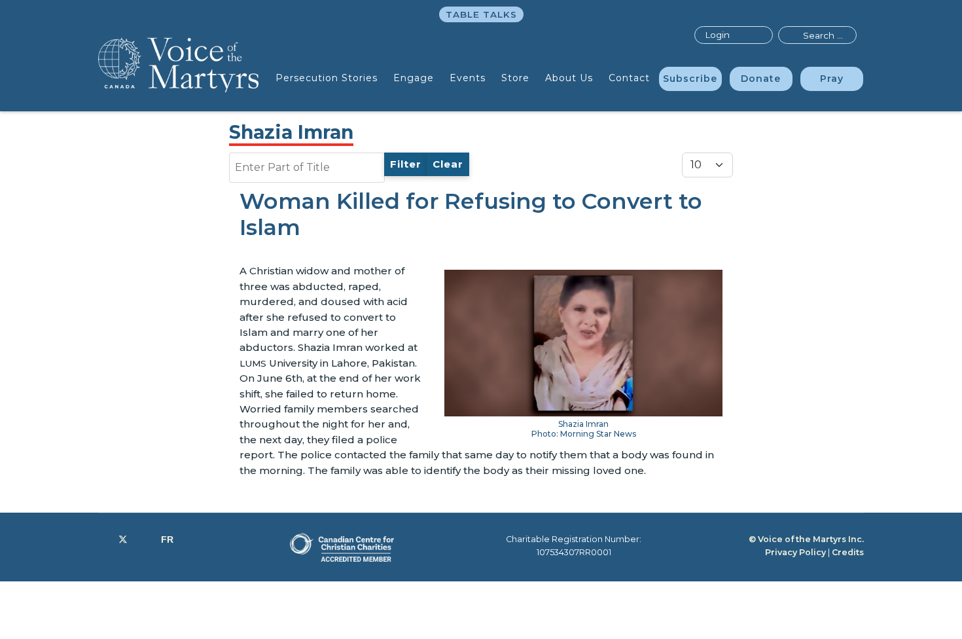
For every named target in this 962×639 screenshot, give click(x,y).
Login (717, 34)
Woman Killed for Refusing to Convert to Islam (471, 214)
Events (468, 78)
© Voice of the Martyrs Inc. (806, 539)
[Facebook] (101, 539)
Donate (761, 78)
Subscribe (690, 78)
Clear (448, 164)
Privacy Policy (795, 552)
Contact (629, 78)
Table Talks (481, 14)
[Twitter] (123, 539)
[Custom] (167, 539)
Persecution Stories (327, 78)
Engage (413, 78)
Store (515, 78)
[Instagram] (144, 539)
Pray (832, 78)
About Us (569, 78)
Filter (405, 164)
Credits (848, 552)
